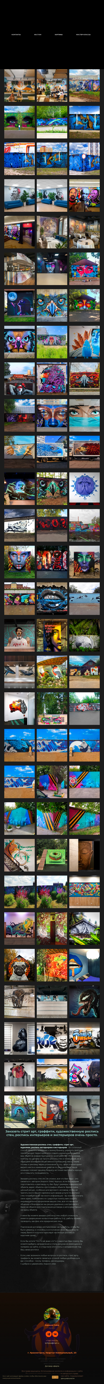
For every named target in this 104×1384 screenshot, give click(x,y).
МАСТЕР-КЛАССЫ (83, 35)
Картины (59, 35)
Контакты (16, 35)
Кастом (37, 35)
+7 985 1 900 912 (52, 1341)
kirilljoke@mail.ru (52, 1343)
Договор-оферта (52, 1366)
